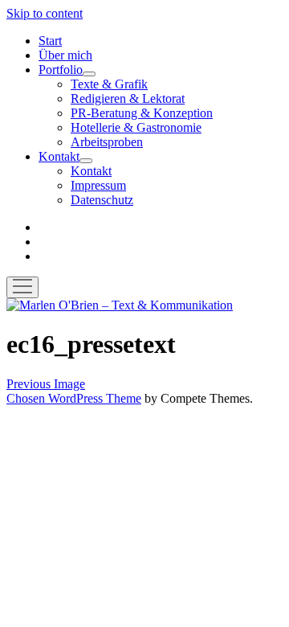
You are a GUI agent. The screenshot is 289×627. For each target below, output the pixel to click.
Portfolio (61, 69)
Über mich (65, 55)
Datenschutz (102, 200)
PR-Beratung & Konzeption (142, 113)
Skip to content (44, 13)
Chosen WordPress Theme (73, 398)
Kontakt (59, 156)
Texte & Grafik (109, 84)
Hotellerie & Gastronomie (136, 127)
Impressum (98, 185)
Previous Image (45, 384)
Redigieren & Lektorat (128, 98)
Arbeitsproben (107, 142)
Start (50, 40)
